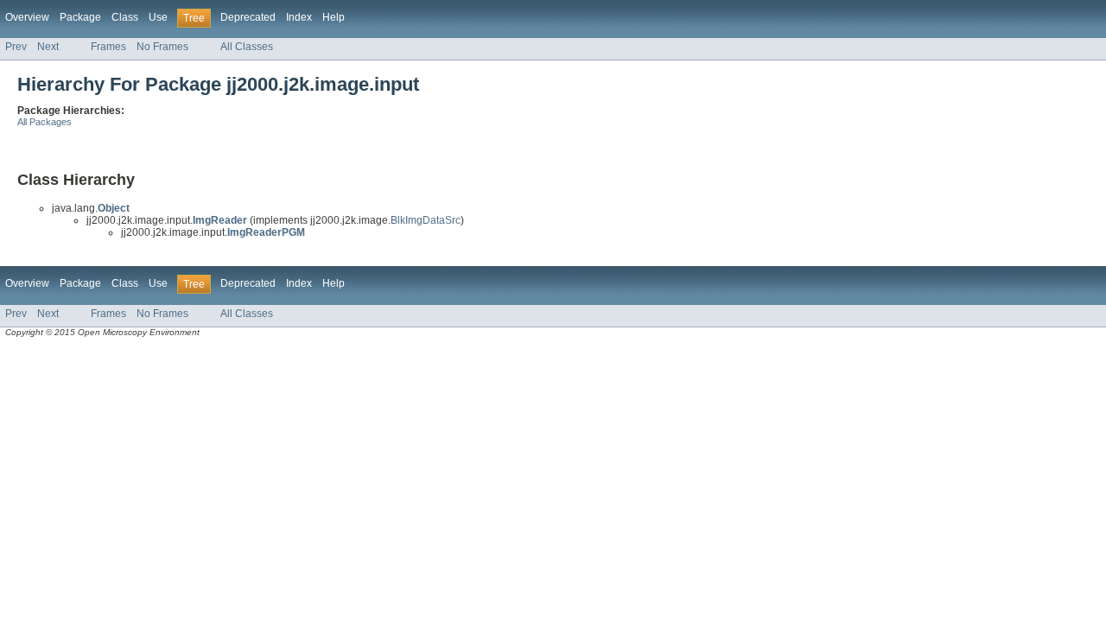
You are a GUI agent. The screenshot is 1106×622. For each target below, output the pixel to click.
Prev (16, 47)
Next (48, 47)
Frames (108, 47)
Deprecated (248, 17)
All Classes (246, 47)
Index (299, 17)
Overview (27, 17)
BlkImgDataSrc (426, 220)
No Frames (162, 47)
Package (80, 17)
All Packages (44, 122)
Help (333, 17)
